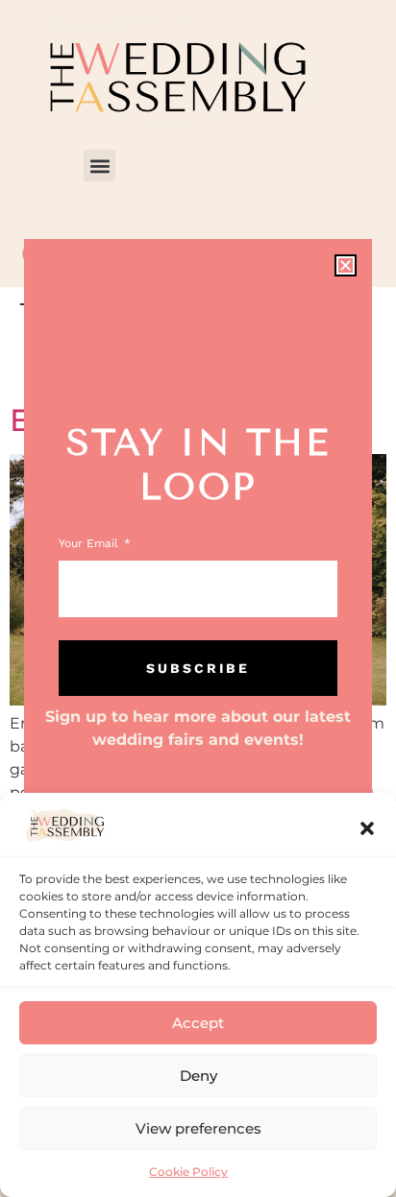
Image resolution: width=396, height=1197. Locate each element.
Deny (198, 1075)
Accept (198, 1023)
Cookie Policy (188, 1171)
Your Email (90, 544)
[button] (367, 828)
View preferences (198, 1128)
